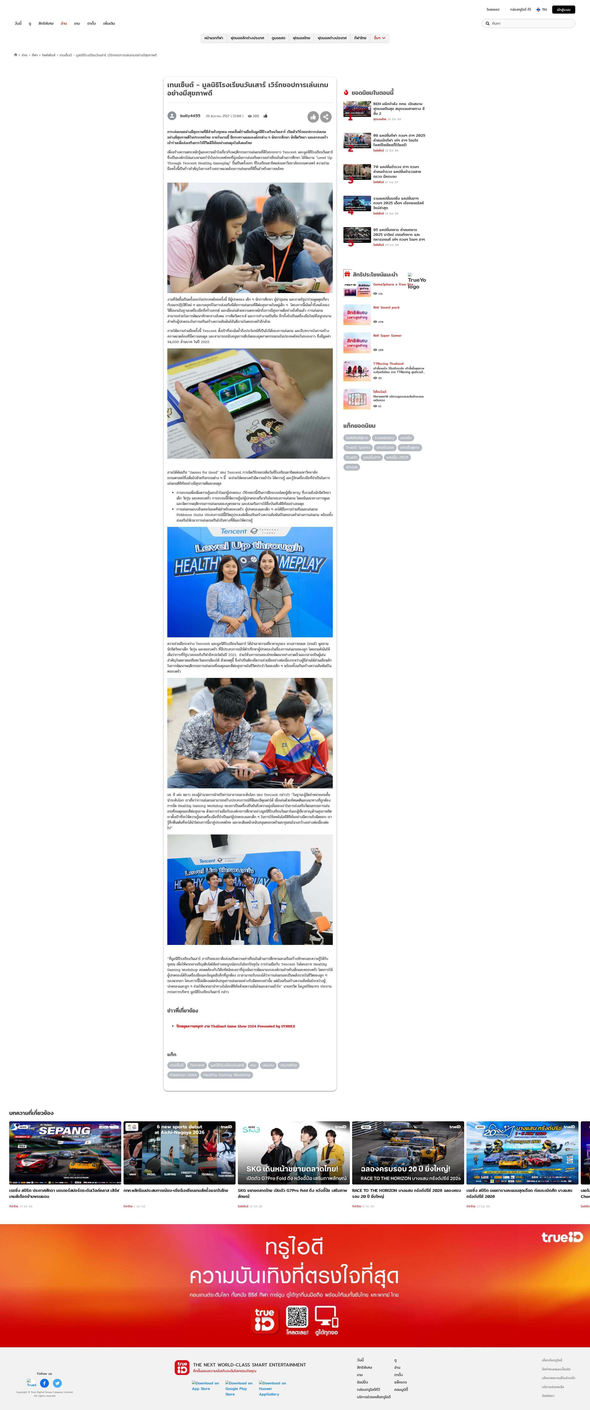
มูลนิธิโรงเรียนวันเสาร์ (227, 1065)
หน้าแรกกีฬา (213, 38)
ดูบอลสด (278, 38)
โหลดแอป (493, 9)
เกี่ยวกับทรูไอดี (552, 1360)
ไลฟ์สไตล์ (48, 55)
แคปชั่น (406, 438)
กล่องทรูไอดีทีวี (368, 1389)
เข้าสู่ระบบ (563, 9)
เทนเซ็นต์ (176, 1065)
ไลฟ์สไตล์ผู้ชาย (357, 438)
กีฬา (35, 55)
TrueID (28, 10)
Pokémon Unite (183, 1075)
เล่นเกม (268, 1065)
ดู (30, 23)
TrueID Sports (358, 447)
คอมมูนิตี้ (401, 1389)
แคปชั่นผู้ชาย (410, 447)
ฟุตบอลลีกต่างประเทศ (247, 38)
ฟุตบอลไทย (301, 38)
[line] (31, 1383)
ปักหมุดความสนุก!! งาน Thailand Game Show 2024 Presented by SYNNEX (236, 1026)
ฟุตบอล (351, 467)
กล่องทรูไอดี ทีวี (520, 9)
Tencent (197, 1065)
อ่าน (64, 23)
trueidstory (384, 438)
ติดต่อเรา (548, 1395)
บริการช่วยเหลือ (553, 1386)
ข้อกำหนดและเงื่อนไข (556, 1369)
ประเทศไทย (288, 1065)
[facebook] (44, 1383)
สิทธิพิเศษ (45, 23)
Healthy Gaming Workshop (227, 1075)
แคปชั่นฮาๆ (371, 457)
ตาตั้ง (91, 23)
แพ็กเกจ (400, 1382)
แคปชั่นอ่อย (385, 447)
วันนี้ (18, 23)
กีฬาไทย (360, 38)
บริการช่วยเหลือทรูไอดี (374, 1397)
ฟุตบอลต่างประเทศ (332, 38)
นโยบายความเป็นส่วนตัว (558, 1377)
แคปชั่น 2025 (397, 457)
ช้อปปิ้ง (362, 1382)
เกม (77, 23)
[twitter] (57, 1383)
